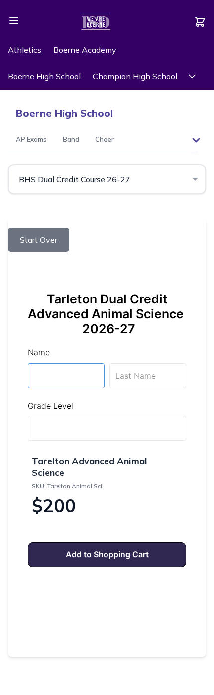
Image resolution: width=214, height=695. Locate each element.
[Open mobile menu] (14, 20)
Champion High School (135, 76)
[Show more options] (196, 140)
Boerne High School (44, 76)
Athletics (24, 50)
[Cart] (200, 22)
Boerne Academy (84, 50)
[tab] (31, 140)
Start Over (38, 240)
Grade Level (50, 406)
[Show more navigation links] (192, 76)
